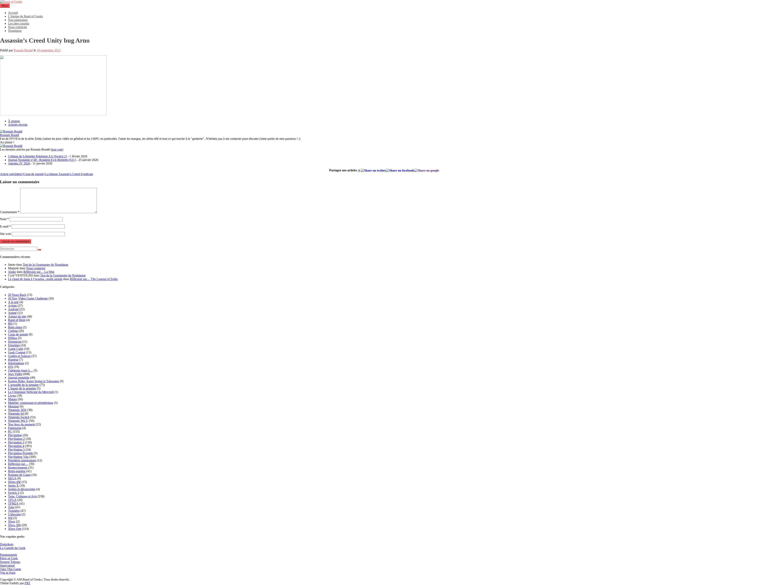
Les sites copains (18, 23)
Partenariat (14, 428)
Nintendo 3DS (17, 410)
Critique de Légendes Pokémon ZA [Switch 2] (37, 156)
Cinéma (13, 330)
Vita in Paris (7, 572)
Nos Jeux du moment (21, 424)
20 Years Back (17, 294)
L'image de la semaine (22, 388)
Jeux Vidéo (15, 374)
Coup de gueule (18, 334)
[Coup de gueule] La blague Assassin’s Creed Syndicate (46, 174)
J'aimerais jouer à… (20, 370)
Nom (4, 219)
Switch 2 (13, 492)
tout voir (57, 149)
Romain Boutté (23, 50)
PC (10, 431)
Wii (10, 518)
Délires (12, 338)
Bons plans (15, 327)
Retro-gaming (16, 471)
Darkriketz (6, 544)
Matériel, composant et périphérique (30, 402)
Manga (12, 399)
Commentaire (9, 212)
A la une (13, 302)
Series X (13, 485)
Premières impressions (22, 460)
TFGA (12, 500)
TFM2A (13, 503)
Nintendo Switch (18, 417)
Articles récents (17, 124)
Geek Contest (16, 352)
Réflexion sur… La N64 (38, 272)
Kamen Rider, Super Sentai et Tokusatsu (33, 381)
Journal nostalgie (18, 377)
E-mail (5, 226)
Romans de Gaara (19, 474)
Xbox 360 (14, 525)
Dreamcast (14, 341)
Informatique (16, 363)
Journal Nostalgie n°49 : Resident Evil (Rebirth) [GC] (42, 160)
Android (13, 309)
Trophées (14, 510)
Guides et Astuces (19, 356)
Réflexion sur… (18, 464)
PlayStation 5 (16, 449)
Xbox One (14, 528)
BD (10, 323)
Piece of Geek (9, 558)
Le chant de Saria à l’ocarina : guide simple (35, 279)
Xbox (11, 521)
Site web (5, 234)
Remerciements (17, 467)
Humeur (13, 359)
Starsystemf (7, 565)
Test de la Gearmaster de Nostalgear (45, 264)
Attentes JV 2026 (19, 163)
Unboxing (14, 514)
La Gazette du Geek (12, 548)
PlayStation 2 (16, 438)
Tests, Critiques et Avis (22, 496)
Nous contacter (17, 27)
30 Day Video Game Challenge (28, 298)
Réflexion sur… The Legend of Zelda (94, 279)
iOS (10, 366)
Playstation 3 (16, 442)
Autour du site (17, 316)
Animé (12, 312)
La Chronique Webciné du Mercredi (31, 392)
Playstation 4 (16, 446)
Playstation (15, 435)
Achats (12, 305)
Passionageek (8, 554)
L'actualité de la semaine (23, 384)
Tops (11, 507)
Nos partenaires (18, 20)
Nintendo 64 (16, 413)
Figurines (14, 345)
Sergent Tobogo (10, 562)
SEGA (12, 478)
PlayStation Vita (18, 456)
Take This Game (10, 569)
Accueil (13, 12)
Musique (13, 406)
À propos (14, 121)
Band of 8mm (16, 320)
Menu (5, 5)
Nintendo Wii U (18, 420)
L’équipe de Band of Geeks (25, 16)
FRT (27, 583)
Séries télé (14, 482)
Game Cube (15, 348)
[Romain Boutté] (11, 131)
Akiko (12, 272)
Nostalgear (15, 30)
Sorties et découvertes (21, 489)
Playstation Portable (20, 453)
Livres (12, 395)
